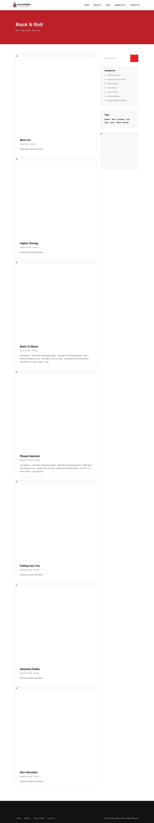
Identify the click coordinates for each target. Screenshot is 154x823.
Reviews (126, 123)
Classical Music (113, 84)
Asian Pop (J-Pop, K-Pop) (116, 79)
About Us (97, 5)
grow (106, 123)
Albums (107, 119)
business (121, 119)
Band (114, 119)
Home (87, 5)
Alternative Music (114, 75)
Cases (108, 5)
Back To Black (29, 346)
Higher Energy (29, 243)
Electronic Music (113, 96)
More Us (25, 140)
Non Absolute (29, 772)
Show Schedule (39, 818)
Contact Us (134, 5)
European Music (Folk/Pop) (117, 100)
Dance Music (112, 88)
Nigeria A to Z (120, 5)
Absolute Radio (30, 669)
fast (128, 119)
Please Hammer (30, 456)
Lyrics (112, 123)
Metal (118, 123)
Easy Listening (113, 92)
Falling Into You (30, 565)
